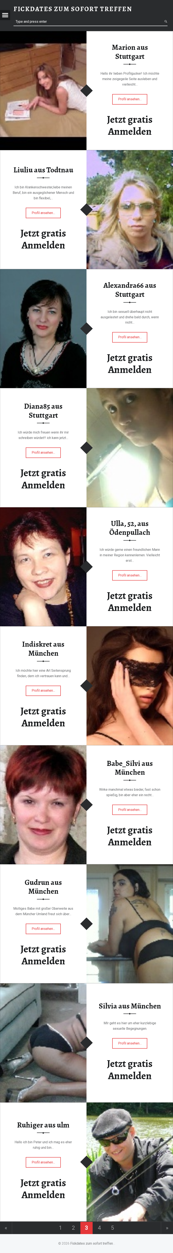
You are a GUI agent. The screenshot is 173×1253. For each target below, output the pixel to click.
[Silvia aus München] (43, 986)
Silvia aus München (130, 1006)
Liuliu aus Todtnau (43, 170)
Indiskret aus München (43, 648)
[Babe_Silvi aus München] (43, 748)
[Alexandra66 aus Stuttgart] (43, 272)
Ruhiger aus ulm (43, 1125)
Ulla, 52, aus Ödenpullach (129, 528)
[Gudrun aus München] (129, 867)
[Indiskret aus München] (129, 629)
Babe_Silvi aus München (130, 767)
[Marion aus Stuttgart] (43, 34)
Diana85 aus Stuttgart (43, 410)
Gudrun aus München (43, 886)
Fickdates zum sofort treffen (91, 1243)
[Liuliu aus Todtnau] (129, 153)
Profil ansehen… (130, 100)
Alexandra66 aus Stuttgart (129, 290)
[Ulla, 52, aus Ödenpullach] (43, 510)
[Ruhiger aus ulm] (129, 1105)
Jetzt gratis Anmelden (130, 126)
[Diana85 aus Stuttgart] (129, 391)
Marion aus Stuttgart (130, 51)
